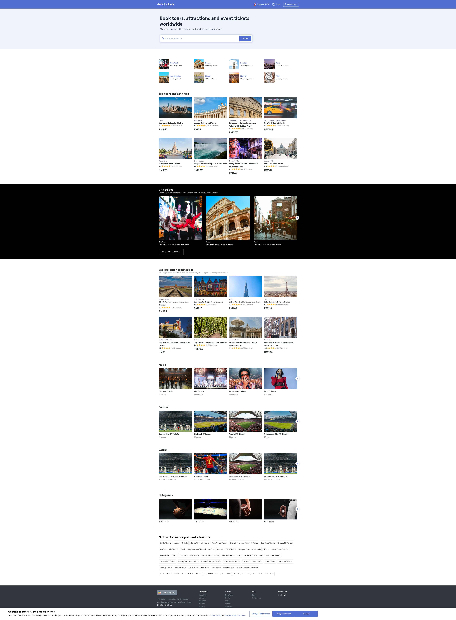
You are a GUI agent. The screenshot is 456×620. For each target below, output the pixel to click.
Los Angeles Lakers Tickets (188, 561)
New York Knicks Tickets (169, 549)
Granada (228, 606)
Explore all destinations (171, 252)
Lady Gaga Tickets (285, 561)
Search (245, 38)
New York (229, 595)
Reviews (202, 604)
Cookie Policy (216, 615)
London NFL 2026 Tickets (189, 555)
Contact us (256, 598)
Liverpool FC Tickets (167, 561)
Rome (227, 598)
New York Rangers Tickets (211, 561)
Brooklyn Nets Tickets (168, 555)
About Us (202, 595)
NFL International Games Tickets (276, 549)
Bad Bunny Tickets (268, 543)
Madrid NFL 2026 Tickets (226, 549)
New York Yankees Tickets (231, 555)
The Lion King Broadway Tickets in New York (197, 549)
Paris (227, 601)
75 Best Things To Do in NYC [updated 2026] (192, 568)
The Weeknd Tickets (219, 543)
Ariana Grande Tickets (232, 561)
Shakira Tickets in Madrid (199, 543)
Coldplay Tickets (166, 568)
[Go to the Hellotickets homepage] (166, 4)
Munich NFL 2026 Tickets (253, 555)
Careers (202, 598)
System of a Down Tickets (252, 561)
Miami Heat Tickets (273, 555)
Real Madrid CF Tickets (210, 555)
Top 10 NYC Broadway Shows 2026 (218, 574)
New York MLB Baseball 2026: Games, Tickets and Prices (181, 574)
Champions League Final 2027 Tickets (244, 543)
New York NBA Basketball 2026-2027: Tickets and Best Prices (235, 568)
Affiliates (202, 601)
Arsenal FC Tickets (181, 543)
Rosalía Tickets (165, 543)
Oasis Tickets (270, 561)
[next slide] (297, 379)
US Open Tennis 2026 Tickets (250, 549)
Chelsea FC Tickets (285, 543)
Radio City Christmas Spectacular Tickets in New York (254, 574)
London (228, 604)
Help (254, 595)
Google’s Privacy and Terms (235, 615)
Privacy (202, 606)
